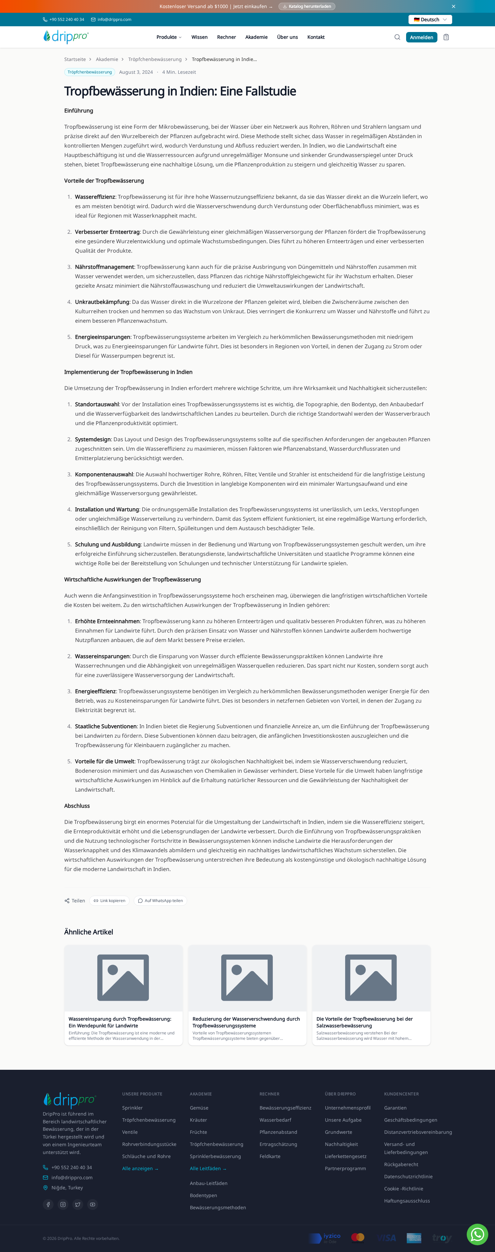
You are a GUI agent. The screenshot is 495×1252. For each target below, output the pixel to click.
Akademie (256, 37)
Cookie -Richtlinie (403, 1188)
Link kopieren (112, 900)
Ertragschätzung (278, 1144)
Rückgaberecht (401, 1164)
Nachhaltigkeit (341, 1144)
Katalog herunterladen (310, 6)
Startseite (75, 59)
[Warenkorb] (446, 37)
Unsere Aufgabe (343, 1120)
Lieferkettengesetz (346, 1156)
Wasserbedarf (275, 1120)
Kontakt (316, 37)
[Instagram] (63, 1204)
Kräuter (198, 1120)
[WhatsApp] (477, 1234)
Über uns (287, 37)
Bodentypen (203, 1195)
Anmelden (421, 37)
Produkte (167, 37)
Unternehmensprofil (348, 1107)
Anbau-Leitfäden (209, 1183)
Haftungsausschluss (407, 1200)
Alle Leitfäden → (208, 1168)
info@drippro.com (72, 1177)
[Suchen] (397, 37)
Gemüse (199, 1107)
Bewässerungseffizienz (285, 1107)
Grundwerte (338, 1132)
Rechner (226, 37)
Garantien (395, 1107)
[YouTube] (92, 1204)
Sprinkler (132, 1107)
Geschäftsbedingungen (410, 1120)
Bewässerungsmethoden (218, 1207)
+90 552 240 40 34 (72, 1167)
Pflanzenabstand (278, 1132)
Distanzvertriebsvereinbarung (418, 1132)
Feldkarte (270, 1156)
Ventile (130, 1132)
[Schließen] (454, 6)
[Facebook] (48, 1204)
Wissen (200, 37)
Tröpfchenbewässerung (155, 59)
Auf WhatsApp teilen (164, 900)
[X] (77, 1204)
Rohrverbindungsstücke (149, 1144)
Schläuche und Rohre (146, 1156)
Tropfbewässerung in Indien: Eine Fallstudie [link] (225, 59)
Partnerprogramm (345, 1168)
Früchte (198, 1132)
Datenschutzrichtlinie (408, 1176)
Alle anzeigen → (140, 1168)
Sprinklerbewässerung (215, 1156)
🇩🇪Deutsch (426, 19)
